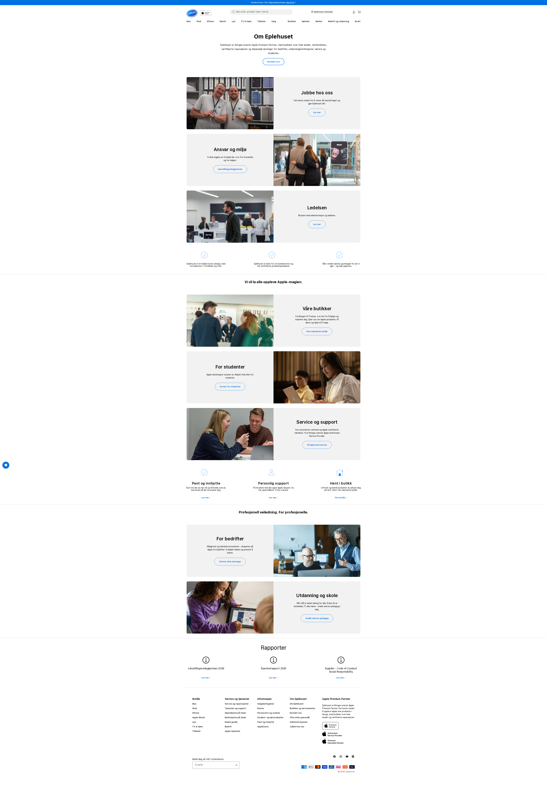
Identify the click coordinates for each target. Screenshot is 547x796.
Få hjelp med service (317, 445)
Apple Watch (198, 717)
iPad (194, 708)
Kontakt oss (273, 61)
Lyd (194, 722)
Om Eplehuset (296, 704)
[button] (359, 12)
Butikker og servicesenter (302, 708)
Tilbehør (196, 731)
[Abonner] (236, 765)
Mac (194, 704)
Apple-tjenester (232, 731)
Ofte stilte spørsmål (300, 717)
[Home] (192, 13)
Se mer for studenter (230, 386)
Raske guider (231, 722)
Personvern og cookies (268, 713)
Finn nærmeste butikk (316, 331)
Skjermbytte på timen (235, 713)
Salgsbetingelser (265, 704)
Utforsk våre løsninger (230, 561)
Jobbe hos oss (297, 726)
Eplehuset (350, 772)
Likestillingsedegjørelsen (230, 169)
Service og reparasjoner (237, 704)
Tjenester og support (235, 708)
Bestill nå (290, 3)
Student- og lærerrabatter (270, 717)
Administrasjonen (298, 722)
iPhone (195, 713)
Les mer (317, 112)
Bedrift (228, 726)
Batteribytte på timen (235, 717)
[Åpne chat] (5, 465)
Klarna (260, 708)
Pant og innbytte (265, 722)
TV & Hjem (197, 726)
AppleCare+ (263, 726)
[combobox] (261, 11)
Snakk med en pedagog (316, 618)
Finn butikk (340, 497)
